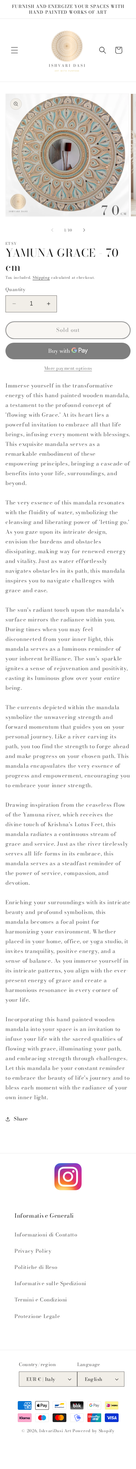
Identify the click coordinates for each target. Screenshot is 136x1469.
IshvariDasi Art (55, 1431)
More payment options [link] (68, 368)
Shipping (41, 277)
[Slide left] (52, 230)
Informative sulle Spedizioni (50, 1283)
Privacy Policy (33, 1251)
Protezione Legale (37, 1316)
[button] (14, 50)
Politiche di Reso (36, 1267)
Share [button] (21, 1119)
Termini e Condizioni (41, 1300)
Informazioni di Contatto (46, 1235)
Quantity (15, 289)
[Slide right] (84, 230)
